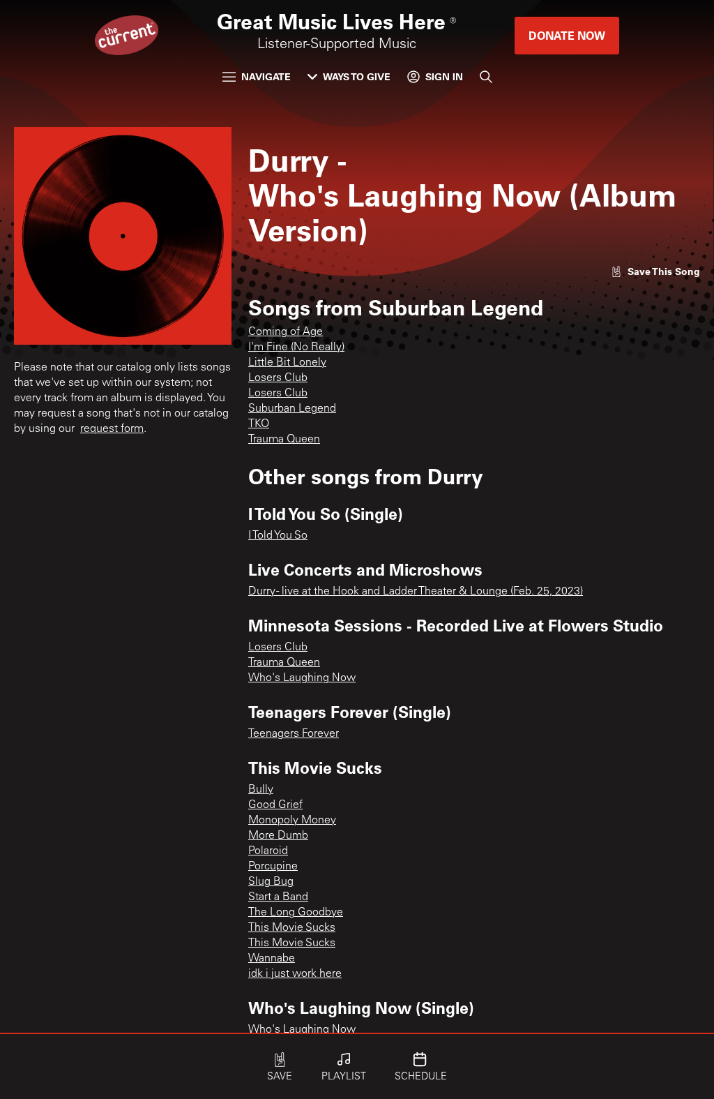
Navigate (266, 76)
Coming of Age (285, 332)
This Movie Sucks (291, 928)
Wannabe (271, 958)
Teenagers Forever (293, 734)
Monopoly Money (292, 820)
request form (112, 429)
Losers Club (277, 378)
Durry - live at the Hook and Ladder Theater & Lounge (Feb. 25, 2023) (415, 591)
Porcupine (273, 866)
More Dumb (278, 836)
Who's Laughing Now (302, 678)
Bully (260, 789)
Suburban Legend (292, 408)
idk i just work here (295, 974)
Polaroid (268, 851)
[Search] (486, 77)
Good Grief (275, 805)
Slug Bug (271, 882)
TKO (258, 424)
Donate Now (567, 35)
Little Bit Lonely (287, 362)
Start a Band (278, 897)
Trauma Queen (284, 439)
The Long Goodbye (295, 912)
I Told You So (277, 535)
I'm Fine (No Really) (296, 347)
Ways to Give (356, 76)
